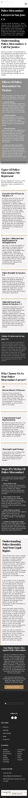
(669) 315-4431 (7, 773)
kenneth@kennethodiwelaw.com (12, 776)
